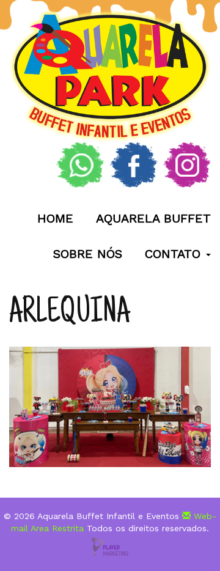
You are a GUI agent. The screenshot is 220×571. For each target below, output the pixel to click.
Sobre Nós (87, 253)
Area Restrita (57, 528)
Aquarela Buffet (153, 218)
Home (55, 218)
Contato (175, 253)
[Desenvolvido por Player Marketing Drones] (110, 545)
